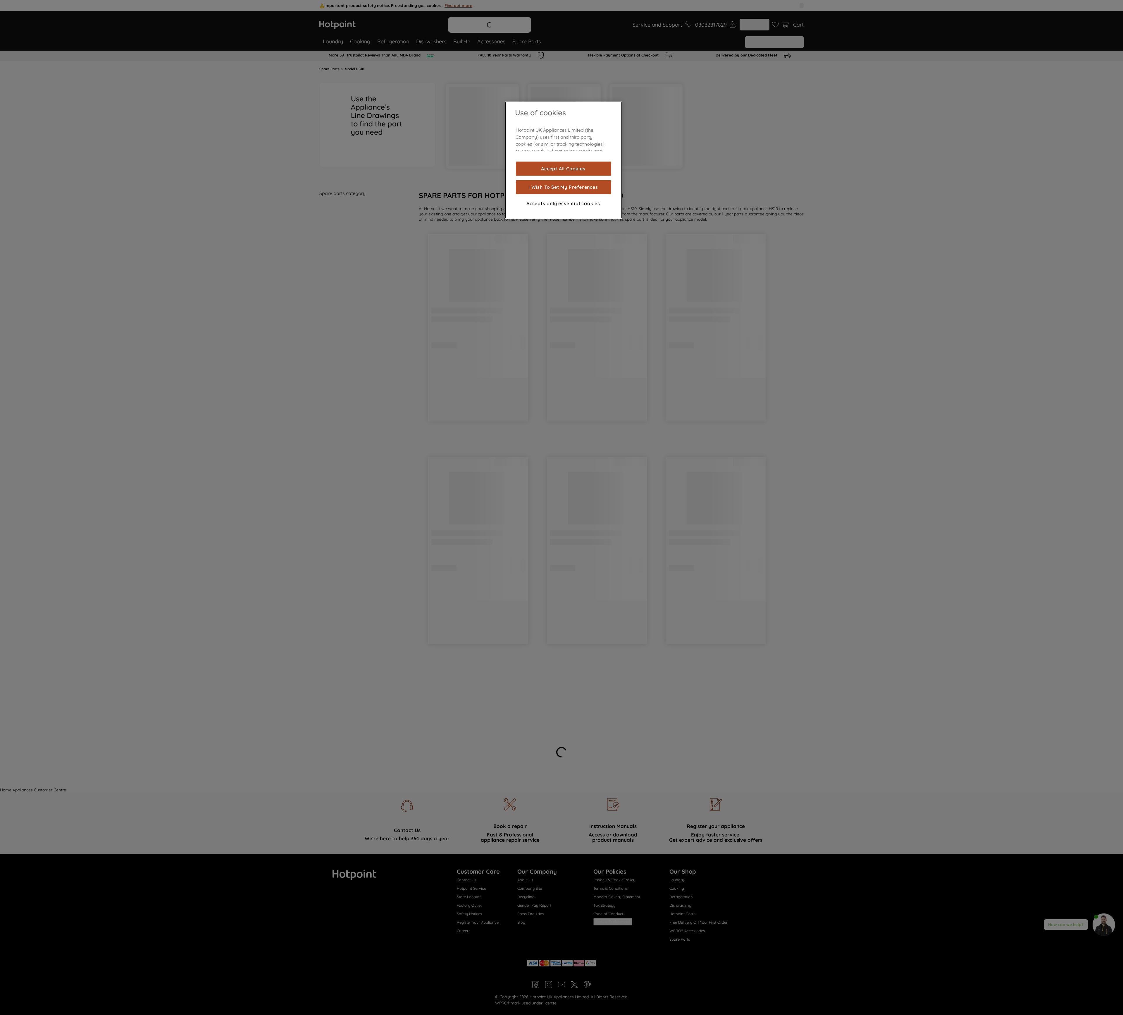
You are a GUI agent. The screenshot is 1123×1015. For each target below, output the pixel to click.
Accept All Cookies (563, 169)
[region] (563, 160)
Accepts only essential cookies (563, 203)
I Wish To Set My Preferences (563, 187)
